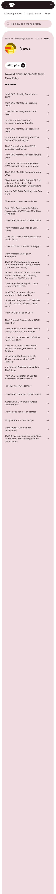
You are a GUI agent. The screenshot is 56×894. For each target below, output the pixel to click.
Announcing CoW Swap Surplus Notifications (27, 403)
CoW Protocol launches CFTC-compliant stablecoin (27, 147)
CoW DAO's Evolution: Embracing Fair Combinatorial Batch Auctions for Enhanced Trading (27, 265)
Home (7, 38)
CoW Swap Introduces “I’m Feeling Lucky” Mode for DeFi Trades (27, 330)
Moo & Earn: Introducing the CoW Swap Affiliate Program (27, 139)
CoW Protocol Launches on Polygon (27, 247)
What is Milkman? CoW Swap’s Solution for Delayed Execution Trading (27, 348)
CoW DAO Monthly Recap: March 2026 (27, 130)
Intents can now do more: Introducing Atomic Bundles (27, 121)
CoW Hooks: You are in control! (27, 412)
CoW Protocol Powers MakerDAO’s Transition (27, 321)
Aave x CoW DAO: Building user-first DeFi (27, 192)
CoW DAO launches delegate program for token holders (27, 293)
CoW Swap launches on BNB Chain (27, 221)
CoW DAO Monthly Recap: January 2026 (27, 173)
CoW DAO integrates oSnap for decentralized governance (27, 377)
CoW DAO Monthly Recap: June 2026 (27, 95)
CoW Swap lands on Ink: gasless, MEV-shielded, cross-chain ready (27, 164)
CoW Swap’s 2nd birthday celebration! (27, 429)
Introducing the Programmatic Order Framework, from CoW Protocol (27, 359)
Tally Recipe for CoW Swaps (27, 420)
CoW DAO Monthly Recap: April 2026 (27, 113)
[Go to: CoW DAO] (12, 5)
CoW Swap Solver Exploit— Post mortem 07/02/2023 (27, 285)
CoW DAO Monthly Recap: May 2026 (27, 104)
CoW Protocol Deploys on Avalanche (27, 255)
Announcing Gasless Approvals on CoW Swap (27, 368)
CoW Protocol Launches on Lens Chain (27, 229)
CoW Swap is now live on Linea (27, 201)
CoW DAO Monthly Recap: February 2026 (27, 156)
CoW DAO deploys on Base (27, 313)
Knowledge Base (12, 13)
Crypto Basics (34, 13)
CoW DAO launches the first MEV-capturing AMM (27, 338)
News (47, 13)
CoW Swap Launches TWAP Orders (27, 395)
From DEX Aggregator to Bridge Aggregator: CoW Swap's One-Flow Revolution (27, 211)
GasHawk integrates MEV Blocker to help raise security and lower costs (27, 303)
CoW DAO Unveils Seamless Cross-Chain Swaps (27, 238)
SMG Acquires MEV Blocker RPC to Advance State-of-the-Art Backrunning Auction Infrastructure (27, 183)
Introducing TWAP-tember (27, 386)
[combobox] (28, 24)
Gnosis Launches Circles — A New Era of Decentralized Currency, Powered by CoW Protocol (27, 275)
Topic (37, 38)
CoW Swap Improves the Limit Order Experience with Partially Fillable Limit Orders (27, 439)
